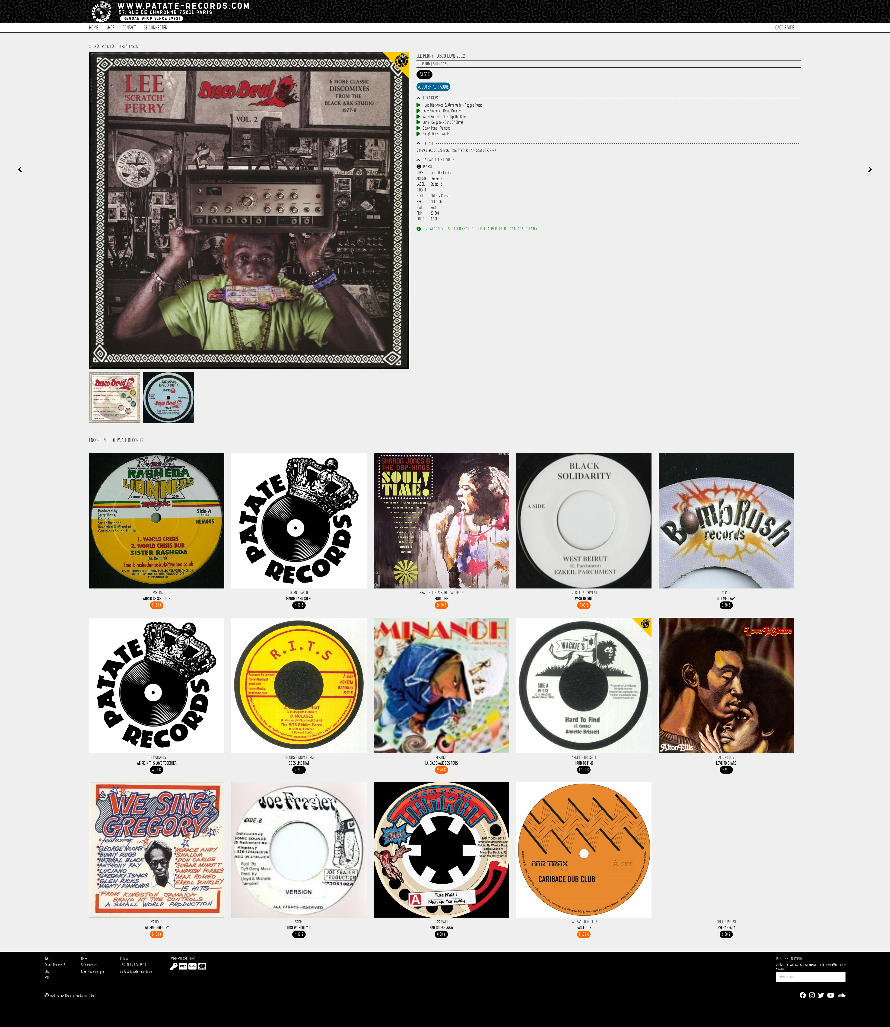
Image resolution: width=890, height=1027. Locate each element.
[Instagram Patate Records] (812, 996)
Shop (110, 27)
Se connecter (155, 27)
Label (420, 184)
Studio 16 (439, 64)
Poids (420, 219)
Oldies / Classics (128, 46)
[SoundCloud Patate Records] (842, 996)
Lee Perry (423, 64)
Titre (419, 172)
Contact (129, 27)
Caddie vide (784, 27)
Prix (419, 213)
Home (93, 27)
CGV (46, 971)
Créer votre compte (92, 971)
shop (92, 46)
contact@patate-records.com (137, 971)
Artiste (421, 178)
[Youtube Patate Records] (830, 996)
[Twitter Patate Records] (821, 996)
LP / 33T (106, 46)
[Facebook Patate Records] (803, 996)
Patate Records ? (54, 964)
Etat (419, 207)
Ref (419, 201)
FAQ (46, 977)
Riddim (421, 190)
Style (420, 195)
